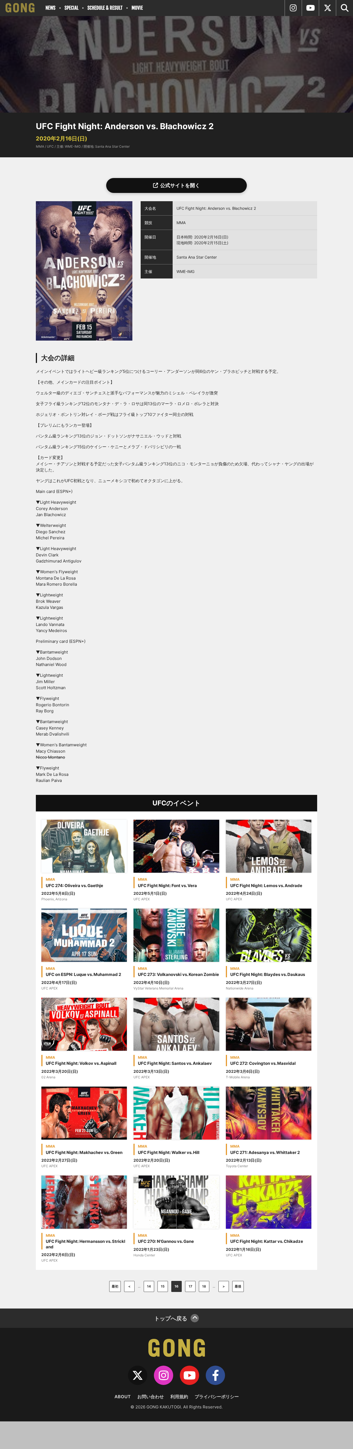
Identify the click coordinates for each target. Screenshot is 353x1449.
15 (163, 1286)
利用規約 (179, 1396)
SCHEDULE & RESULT (104, 8)
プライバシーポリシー (217, 1396)
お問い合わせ (150, 1396)
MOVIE (137, 8)
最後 (238, 1286)
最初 (115, 1286)
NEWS (50, 8)
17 (190, 1286)
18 (204, 1286)
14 (149, 1286)
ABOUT (122, 1396)
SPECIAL (71, 8)
